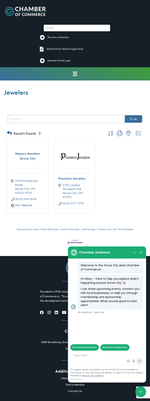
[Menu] (75, 74)
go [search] (135, 118)
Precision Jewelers (72, 178)
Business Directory (27, 229)
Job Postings (88, 229)
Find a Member (75, 385)
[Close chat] (140, 391)
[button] (9, 133)
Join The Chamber (123, 229)
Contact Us (104, 229)
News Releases (49, 229)
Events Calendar (70, 229)
